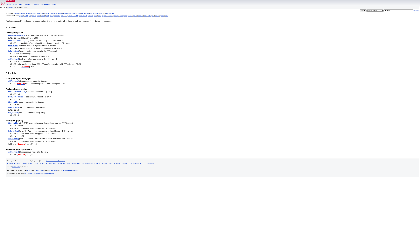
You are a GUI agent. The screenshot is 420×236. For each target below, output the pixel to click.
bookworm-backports (69, 13)
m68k (95, 16)
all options (416, 10)
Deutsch (24, 163)
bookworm (47, 13)
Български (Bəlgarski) (13, 163)
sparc (157, 16)
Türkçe (110, 163)
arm (30, 16)
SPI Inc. (29, 170)
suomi (30, 163)
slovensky (97, 163)
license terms (39, 170)
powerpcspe (123, 16)
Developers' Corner (48, 4)
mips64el (105, 16)
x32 (166, 16)
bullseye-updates (25, 13)
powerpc (116, 16)
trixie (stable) (13, 46)
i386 (62, 16)
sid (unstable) (13, 59)
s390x (149, 16)
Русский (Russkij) (87, 163)
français (36, 163)
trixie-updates (85, 13)
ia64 (66, 16)
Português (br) (76, 163)
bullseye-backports (37, 13)
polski (68, 163)
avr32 (47, 16)
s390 (145, 16)
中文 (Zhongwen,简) (135, 163)
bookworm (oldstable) (16, 41)
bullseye (16, 13)
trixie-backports (94, 13)
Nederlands (61, 163)
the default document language (55, 161)
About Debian (12, 4)
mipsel (110, 16)
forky (101, 13)
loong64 (90, 16)
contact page (16, 167)
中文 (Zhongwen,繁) (149, 163)
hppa (51, 16)
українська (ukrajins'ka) (121, 163)
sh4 (153, 16)
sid (104, 13)
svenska (104, 163)
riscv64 (140, 16)
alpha (21, 16)
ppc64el (135, 16)
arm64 (34, 16)
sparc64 (162, 16)
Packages (10, 1)
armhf (43, 16)
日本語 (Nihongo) (51, 163)
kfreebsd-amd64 (73, 16)
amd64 (26, 16)
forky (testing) (13, 51)
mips (99, 16)
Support (36, 4)
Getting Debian (25, 4)
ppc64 (130, 16)
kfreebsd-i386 (83, 16)
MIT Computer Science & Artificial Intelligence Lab (39, 173)
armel (38, 16)
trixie (78, 13)
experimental (110, 13)
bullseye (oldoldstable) (17, 35)
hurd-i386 (57, 16)
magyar (42, 163)
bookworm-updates (56, 13)
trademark (54, 170)
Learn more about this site (71, 170)
